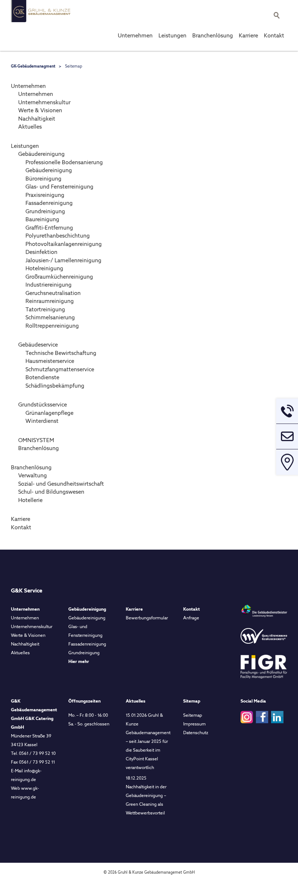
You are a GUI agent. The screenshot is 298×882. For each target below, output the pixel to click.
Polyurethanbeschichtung (57, 235)
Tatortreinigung (45, 309)
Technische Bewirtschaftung (60, 353)
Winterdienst (42, 421)
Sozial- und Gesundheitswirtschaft (61, 483)
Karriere (248, 35)
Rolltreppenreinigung (52, 325)
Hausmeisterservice (49, 361)
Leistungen (172, 35)
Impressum (194, 724)
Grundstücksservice (42, 404)
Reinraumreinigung (49, 301)
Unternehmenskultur (44, 102)
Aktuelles (30, 126)
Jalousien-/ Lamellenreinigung (63, 260)
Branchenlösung (212, 35)
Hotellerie (30, 500)
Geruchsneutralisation (53, 293)
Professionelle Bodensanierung (64, 162)
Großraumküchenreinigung (59, 276)
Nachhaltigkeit (36, 118)
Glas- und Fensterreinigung (59, 186)
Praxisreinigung (44, 195)
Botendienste (42, 377)
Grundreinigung (45, 211)
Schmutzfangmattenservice (59, 369)
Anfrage (191, 618)
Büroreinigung (43, 178)
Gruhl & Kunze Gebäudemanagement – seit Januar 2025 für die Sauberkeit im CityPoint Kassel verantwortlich (148, 741)
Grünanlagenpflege (49, 413)
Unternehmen (135, 35)
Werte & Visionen (40, 110)
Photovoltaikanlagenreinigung (63, 244)
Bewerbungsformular (147, 618)
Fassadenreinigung (49, 203)
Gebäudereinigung (41, 154)
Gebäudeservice (38, 344)
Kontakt (274, 35)
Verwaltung (32, 475)
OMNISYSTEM (36, 440)
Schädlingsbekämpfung (54, 385)
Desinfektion (41, 252)
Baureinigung (42, 219)
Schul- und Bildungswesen (51, 491)
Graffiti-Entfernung (49, 227)
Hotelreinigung (44, 268)
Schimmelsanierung (50, 317)
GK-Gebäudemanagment (33, 66)
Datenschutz (195, 733)
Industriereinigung (48, 284)
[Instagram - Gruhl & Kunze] (247, 717)
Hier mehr (78, 661)
